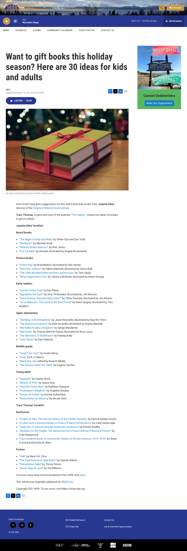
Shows (37, 30)
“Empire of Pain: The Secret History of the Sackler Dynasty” (53, 419)
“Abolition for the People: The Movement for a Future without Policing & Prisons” (65, 430)
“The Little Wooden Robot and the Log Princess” (46, 272)
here (82, 474)
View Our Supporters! (159, 103)
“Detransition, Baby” (30, 464)
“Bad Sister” (26, 331)
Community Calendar (60, 30)
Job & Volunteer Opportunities (118, 527)
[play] (6, 21)
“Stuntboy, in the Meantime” (35, 319)
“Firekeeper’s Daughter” (32, 390)
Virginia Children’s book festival (51, 208)
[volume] (15, 21)
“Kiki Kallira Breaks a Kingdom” (36, 327)
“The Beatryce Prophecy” (33, 323)
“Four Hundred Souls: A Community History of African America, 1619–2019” (63, 438)
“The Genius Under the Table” (36, 365)
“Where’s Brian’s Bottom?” (34, 247)
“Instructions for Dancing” (34, 398)
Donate (176, 7)
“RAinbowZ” (26, 243)
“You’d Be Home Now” (31, 386)
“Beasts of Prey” (28, 382)
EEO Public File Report (75, 520)
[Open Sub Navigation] (11, 30)
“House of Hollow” (29, 394)
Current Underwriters (159, 95)
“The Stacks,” (78, 214)
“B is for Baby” (27, 251)
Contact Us (107, 30)
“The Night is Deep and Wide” (36, 239)
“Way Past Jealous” (30, 268)
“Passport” (25, 378)
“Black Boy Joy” (28, 361)
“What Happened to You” (33, 276)
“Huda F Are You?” (29, 353)
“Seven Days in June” (31, 468)
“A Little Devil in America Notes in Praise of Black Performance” (55, 422)
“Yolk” (22, 456)
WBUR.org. (67, 481)
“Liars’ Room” (26, 339)
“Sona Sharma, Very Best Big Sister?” (40, 298)
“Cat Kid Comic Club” (31, 290)
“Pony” (23, 357)
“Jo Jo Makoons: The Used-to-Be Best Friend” (45, 302)
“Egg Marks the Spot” (31, 294)
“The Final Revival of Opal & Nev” (37, 460)
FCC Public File (72, 527)
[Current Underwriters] (159, 67)
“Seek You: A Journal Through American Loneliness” (49, 426)
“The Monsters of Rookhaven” (36, 335)
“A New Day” (26, 264)
